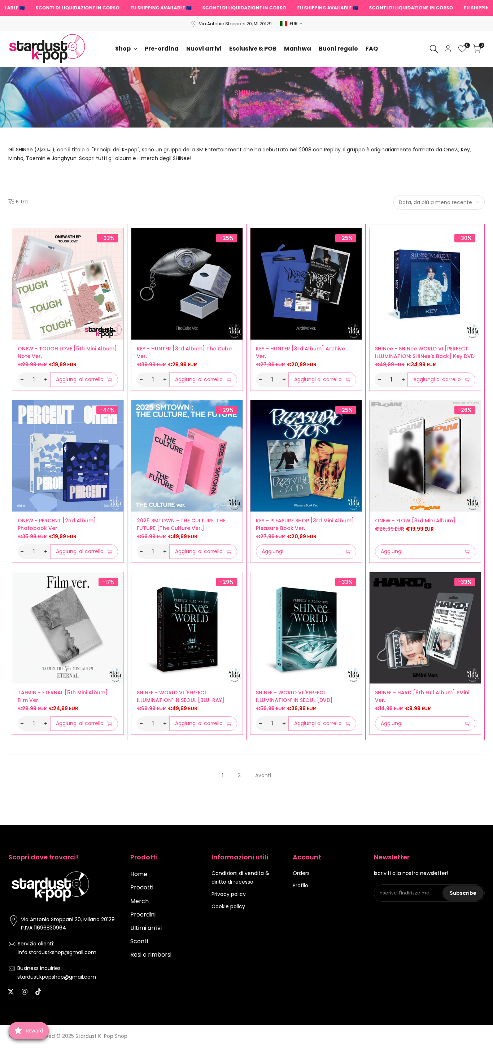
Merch (139, 901)
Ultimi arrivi (146, 928)
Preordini (143, 914)
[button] (16, 236)
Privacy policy (228, 894)
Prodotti (141, 887)
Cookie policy (228, 906)
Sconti (139, 941)
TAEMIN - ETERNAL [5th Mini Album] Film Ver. (63, 696)
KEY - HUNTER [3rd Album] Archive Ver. (300, 352)
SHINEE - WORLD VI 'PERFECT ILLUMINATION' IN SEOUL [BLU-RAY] (180, 696)
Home (233, 103)
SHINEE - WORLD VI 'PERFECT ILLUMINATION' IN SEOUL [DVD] (294, 696)
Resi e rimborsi (150, 954)
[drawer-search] (434, 49)
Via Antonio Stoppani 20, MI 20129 (235, 24)
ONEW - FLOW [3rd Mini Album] (415, 520)
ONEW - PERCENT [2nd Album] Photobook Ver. (57, 524)
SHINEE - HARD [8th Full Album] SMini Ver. (422, 696)
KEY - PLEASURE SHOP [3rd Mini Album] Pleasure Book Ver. (305, 524)
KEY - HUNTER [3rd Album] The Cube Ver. (184, 352)
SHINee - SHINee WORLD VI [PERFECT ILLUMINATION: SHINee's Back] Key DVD (425, 352)
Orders (301, 873)
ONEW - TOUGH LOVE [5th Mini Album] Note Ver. (67, 352)
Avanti (263, 775)
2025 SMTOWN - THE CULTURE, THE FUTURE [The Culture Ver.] (181, 524)
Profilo (300, 885)
